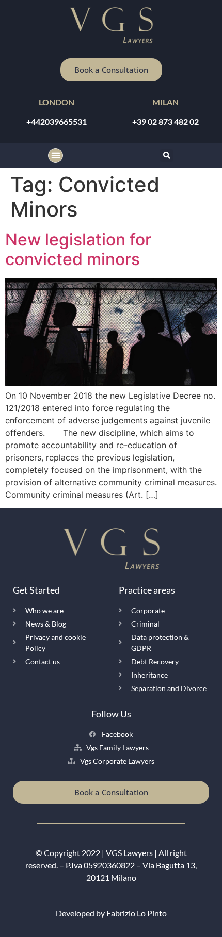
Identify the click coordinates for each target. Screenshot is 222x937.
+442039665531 (56, 121)
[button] (55, 155)
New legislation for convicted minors (78, 249)
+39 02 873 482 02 (165, 121)
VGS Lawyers (129, 853)
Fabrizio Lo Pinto (136, 913)
